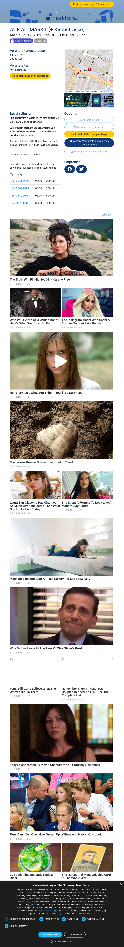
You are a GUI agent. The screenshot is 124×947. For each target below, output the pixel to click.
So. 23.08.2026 (20, 180)
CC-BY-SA (108, 91)
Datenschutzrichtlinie (84, 913)
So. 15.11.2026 (20, 202)
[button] (62, 941)
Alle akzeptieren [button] (50, 934)
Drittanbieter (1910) (26, 901)
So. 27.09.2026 (20, 188)
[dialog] (62, 914)
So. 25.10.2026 (20, 195)
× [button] (120, 884)
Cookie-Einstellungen (54, 913)
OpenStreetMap (86, 91)
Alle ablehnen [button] (75, 934)
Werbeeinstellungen (49, 910)
